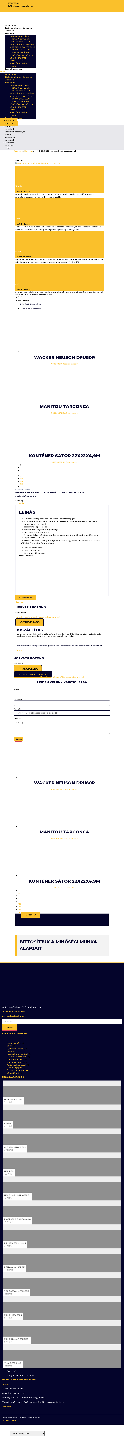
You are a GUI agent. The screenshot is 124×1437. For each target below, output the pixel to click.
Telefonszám (20, 699)
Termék (17, 709)
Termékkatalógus (13, 69)
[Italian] (33, 1429)
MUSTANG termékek (20, 39)
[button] (18, 71)
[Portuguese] (36, 1429)
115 (21, 484)
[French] (24, 1429)
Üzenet (17, 719)
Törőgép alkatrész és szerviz (18, 28)
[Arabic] (11, 1429)
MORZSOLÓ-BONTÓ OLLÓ (22, 47)
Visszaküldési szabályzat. (14, 1016)
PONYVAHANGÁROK (19, 52)
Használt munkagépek (18, 1054)
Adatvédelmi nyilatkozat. (13, 1011)
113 (21, 478)
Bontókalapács (14, 1043)
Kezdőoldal (10, 25)
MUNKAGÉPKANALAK (20, 50)
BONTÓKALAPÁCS (18, 63)
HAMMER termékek (19, 36)
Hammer (28, 151)
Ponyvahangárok (15, 1062)
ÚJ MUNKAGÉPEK (18, 58)
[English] (21, 1429)
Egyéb (13, 66)
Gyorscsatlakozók (15, 1048)
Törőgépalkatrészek (16, 1065)
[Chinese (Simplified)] (14, 1429)
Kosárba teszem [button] (70, 364)
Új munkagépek (14, 1067)
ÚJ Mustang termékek (17, 1070)
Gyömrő (5, 1384)
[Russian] (39, 1429)
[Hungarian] (30, 1429)
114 (21, 481)
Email (16, 689)
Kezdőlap (18, 151)
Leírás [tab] (21, 503)
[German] (27, 1429)
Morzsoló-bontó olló (16, 1057)
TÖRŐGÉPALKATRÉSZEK (21, 55)
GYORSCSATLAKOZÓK (20, 41)
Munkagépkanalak (16, 1059)
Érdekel (20, 602)
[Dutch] (17, 1429)
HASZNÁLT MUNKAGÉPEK (22, 44)
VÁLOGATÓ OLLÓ (18, 60)
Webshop (9, 31)
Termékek (10, 33)
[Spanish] (43, 1429)
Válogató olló (13, 1073)
